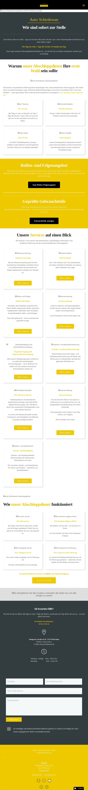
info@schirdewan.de (46, 644)
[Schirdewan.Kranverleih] (38, 780)
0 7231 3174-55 (45, 580)
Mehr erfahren (22, 283)
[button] (84, 5)
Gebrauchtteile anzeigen (44, 221)
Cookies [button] (80, 788)
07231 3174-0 (47, 642)
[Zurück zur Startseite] (44, 5)
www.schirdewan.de (44, 753)
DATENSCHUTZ (50, 775)
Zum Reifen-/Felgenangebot (44, 185)
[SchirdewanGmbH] (49, 780)
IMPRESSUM (36, 775)
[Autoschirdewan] (44, 780)
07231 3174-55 (44, 624)
